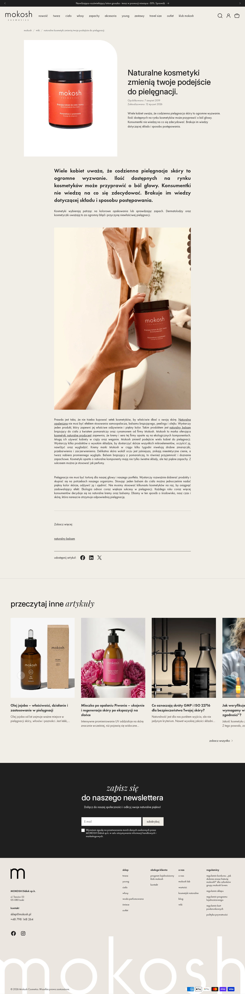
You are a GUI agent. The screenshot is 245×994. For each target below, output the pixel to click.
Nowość (43, 16)
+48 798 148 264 (22, 919)
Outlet (170, 16)
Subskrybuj (153, 821)
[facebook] (13, 933)
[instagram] (23, 933)
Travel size (156, 16)
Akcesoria (110, 16)
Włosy (80, 16)
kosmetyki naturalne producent (72, 435)
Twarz (56, 16)
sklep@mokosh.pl (21, 914)
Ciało (68, 16)
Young (125, 16)
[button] (220, 16)
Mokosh (28, 30)
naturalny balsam (180, 427)
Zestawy (139, 16)
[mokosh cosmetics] (18, 16)
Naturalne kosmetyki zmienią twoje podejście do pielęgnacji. (74, 30)
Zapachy (94, 16)
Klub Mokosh (186, 16)
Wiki (38, 30)
